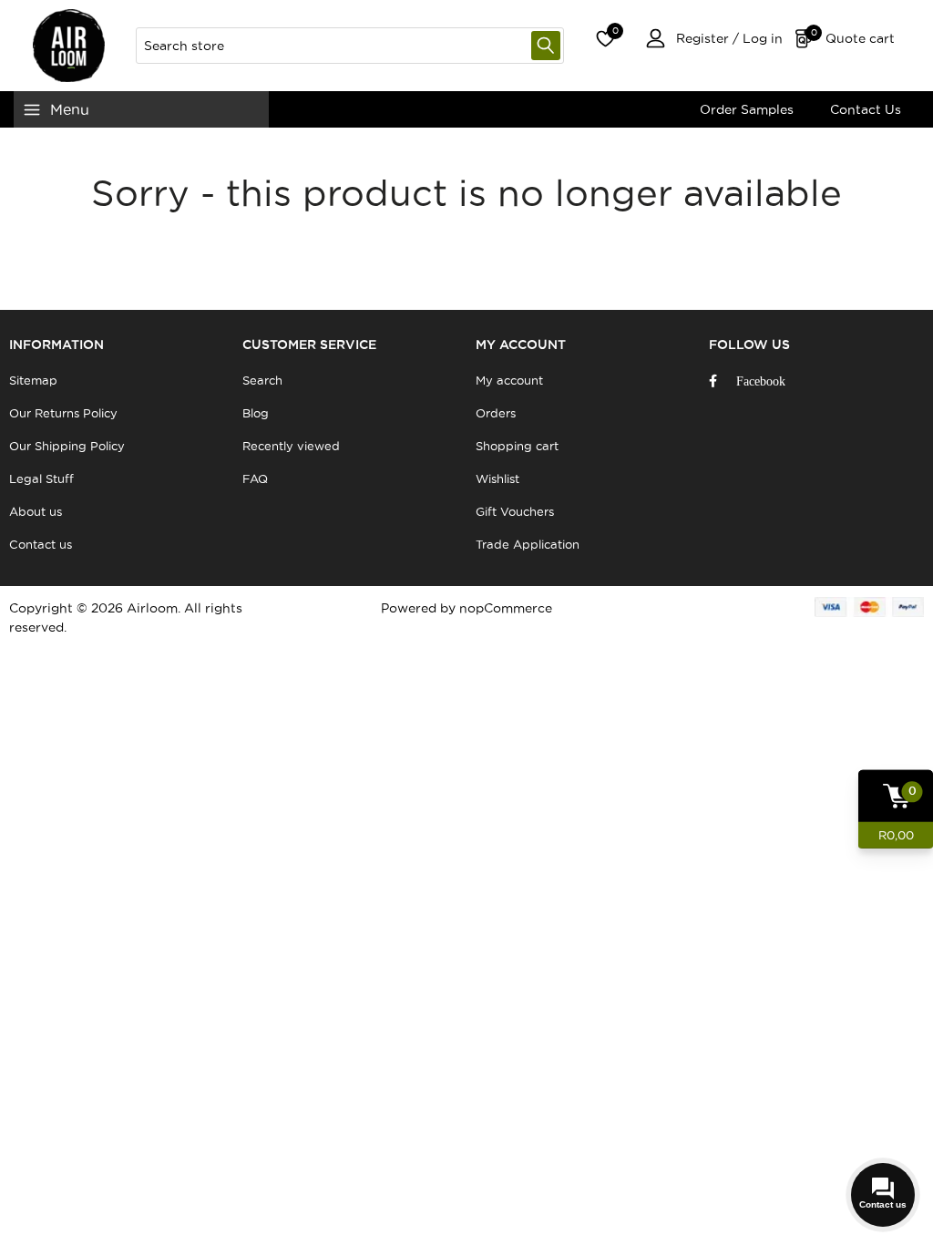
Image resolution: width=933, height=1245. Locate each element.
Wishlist (497, 478)
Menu (69, 109)
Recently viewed (291, 445)
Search (545, 45)
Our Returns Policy (63, 412)
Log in (761, 38)
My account (509, 380)
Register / (707, 38)
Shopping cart (517, 445)
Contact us (40, 544)
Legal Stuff (41, 478)
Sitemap (33, 380)
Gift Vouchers (515, 511)
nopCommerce (505, 608)
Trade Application (527, 544)
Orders (496, 412)
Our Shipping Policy (67, 445)
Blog (255, 412)
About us (35, 511)
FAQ (255, 478)
